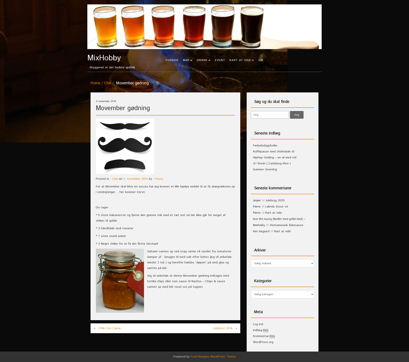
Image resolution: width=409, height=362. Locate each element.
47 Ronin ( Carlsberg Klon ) (272, 163)
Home (95, 83)
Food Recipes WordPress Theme (213, 357)
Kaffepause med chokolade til (273, 151)
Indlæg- (260, 330)
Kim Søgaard (261, 231)
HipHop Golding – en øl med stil (274, 157)
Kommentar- (264, 336)
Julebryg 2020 (275, 200)
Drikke (202, 60)
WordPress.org (263, 342)
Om (260, 60)
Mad (186, 60)
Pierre (159, 179)
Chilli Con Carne (109, 328)
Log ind (258, 324)
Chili (107, 83)
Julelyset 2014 (222, 328)
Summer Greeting (265, 169)
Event (220, 60)
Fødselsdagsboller (265, 145)
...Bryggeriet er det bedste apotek (111, 62)
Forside (172, 60)
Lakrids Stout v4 (276, 206)
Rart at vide (240, 60)
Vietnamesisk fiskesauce (286, 225)
